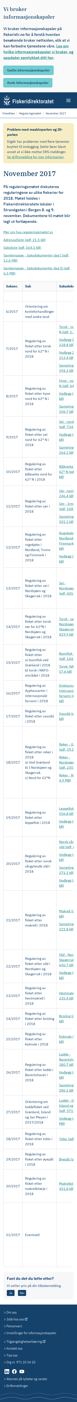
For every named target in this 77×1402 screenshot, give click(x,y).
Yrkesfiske (8, 113)
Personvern (14, 1326)
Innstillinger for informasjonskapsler (31, 1333)
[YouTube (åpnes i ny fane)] (21, 1374)
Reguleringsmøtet (30, 113)
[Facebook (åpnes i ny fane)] (14, 1374)
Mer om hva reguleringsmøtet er (28, 232)
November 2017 (56, 113)
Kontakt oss (14, 1348)
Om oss (11, 1312)
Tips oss (12, 1355)
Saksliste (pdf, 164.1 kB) (22, 247)
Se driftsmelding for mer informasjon (35, 157)
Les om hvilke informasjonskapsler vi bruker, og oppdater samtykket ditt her (38, 52)
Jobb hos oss (15, 1319)
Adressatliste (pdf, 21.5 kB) (24, 240)
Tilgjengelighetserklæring (24, 1341)
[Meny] (69, 100)
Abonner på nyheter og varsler (26, 1379)
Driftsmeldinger (17, 1386)
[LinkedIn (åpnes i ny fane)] (7, 1374)
